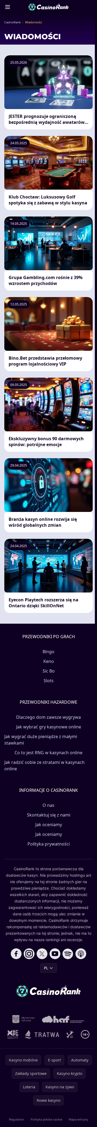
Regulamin (16, 1119)
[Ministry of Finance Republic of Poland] (23, 1019)
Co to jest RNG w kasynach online (48, 753)
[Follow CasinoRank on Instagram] (29, 953)
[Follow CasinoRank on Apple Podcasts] (80, 953)
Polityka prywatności (48, 844)
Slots (49, 681)
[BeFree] (70, 1034)
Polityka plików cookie (46, 1119)
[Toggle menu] (7, 7)
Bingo (48, 652)
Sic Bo (49, 671)
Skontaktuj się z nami (48, 815)
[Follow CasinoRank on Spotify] (68, 953)
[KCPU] (13, 1034)
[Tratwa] (42, 1034)
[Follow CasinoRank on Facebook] (16, 953)
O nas (48, 805)
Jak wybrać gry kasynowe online (48, 727)
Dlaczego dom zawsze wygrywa (48, 717)
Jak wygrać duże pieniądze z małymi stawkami (40, 740)
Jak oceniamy (48, 825)
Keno (48, 661)
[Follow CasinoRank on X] (42, 953)
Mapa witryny (78, 1119)
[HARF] (63, 1019)
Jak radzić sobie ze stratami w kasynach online (44, 765)
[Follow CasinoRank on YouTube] (55, 953)
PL (46, 967)
